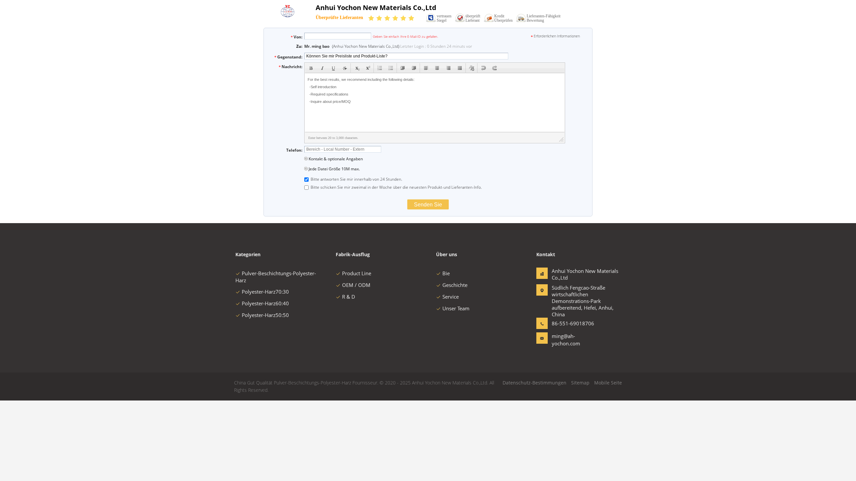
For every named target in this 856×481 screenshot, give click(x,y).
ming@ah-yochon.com (566, 340)
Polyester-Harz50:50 (265, 315)
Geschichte (454, 285)
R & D (348, 296)
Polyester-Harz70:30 (265, 291)
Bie (446, 273)
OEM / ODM (356, 285)
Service (450, 296)
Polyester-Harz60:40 (265, 303)
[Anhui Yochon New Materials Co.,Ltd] (288, 15)
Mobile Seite (608, 382)
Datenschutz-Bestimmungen (534, 382)
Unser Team (455, 308)
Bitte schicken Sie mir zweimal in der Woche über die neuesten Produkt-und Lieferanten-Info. (396, 187)
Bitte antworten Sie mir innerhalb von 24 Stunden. (356, 179)
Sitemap (580, 382)
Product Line (356, 273)
